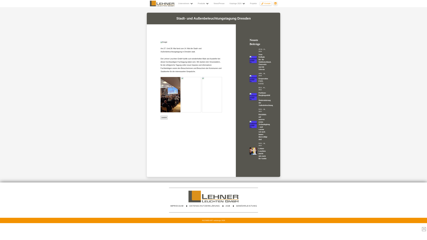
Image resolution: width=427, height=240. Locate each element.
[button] (266, 3)
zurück (164, 117)
